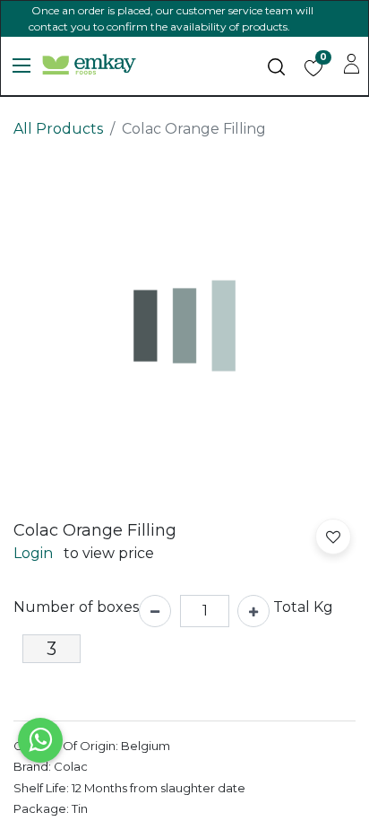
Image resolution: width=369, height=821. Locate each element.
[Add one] (253, 611)
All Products (58, 128)
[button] (333, 537)
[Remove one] (155, 611)
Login (33, 553)
